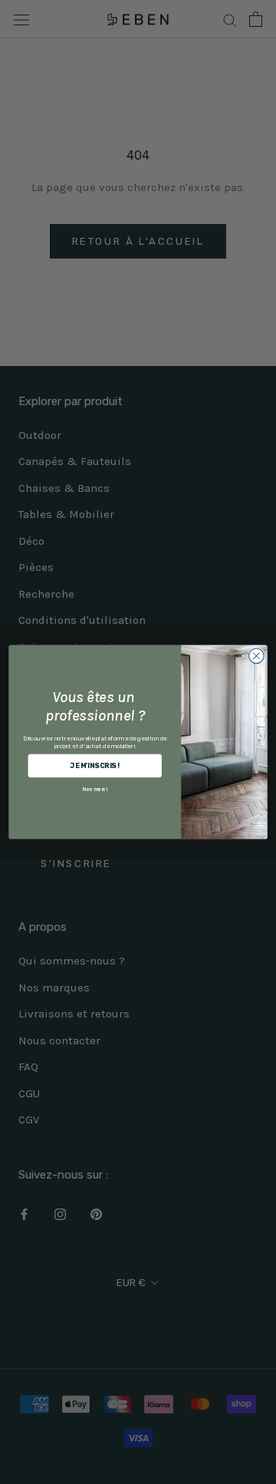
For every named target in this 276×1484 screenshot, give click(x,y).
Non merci (95, 789)
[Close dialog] (256, 656)
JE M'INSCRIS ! (95, 765)
